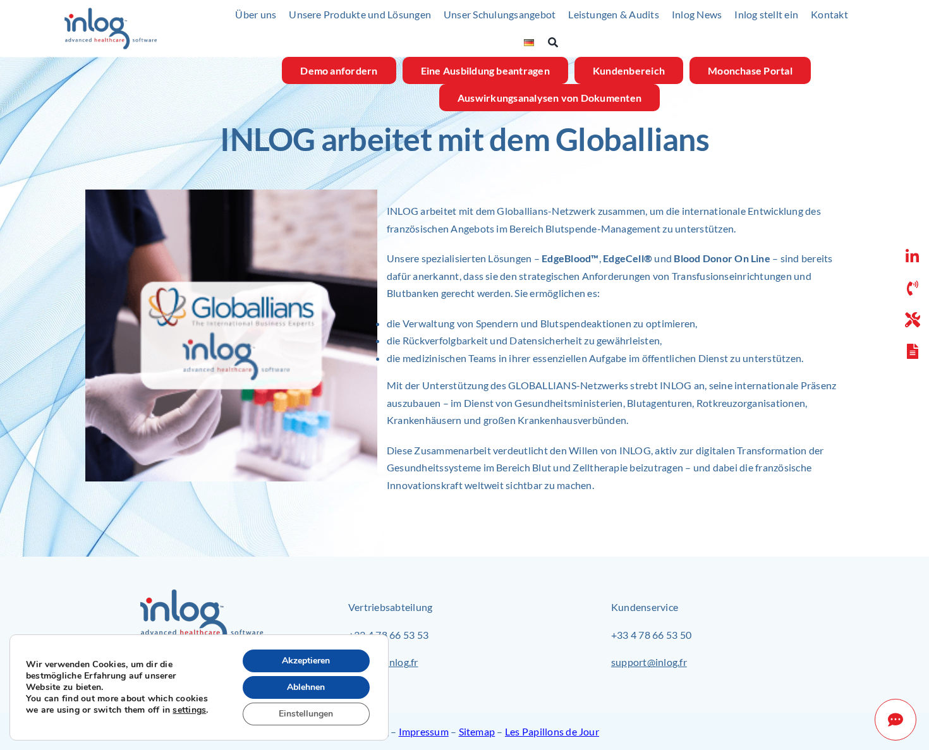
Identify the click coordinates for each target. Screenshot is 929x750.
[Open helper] (895, 720)
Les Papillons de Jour (552, 731)
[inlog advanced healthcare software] (110, 12)
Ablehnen (306, 687)
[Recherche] (559, 42)
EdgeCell (623, 258)
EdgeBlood (566, 258)
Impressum (424, 731)
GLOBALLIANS (542, 385)
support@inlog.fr (649, 662)
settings (189, 710)
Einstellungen (306, 714)
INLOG (675, 385)
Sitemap (477, 731)
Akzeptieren (306, 661)
